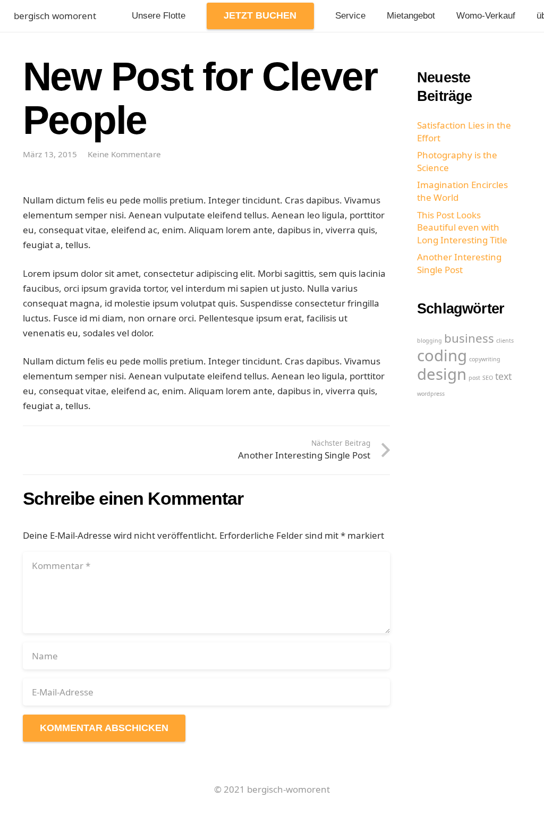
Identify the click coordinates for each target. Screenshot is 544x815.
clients (505, 340)
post (474, 377)
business (469, 338)
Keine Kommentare (124, 154)
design (441, 374)
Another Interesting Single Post (459, 263)
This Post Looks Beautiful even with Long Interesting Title (462, 228)
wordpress (431, 393)
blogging (429, 340)
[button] (302, 16)
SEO (487, 377)
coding (442, 355)
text (503, 376)
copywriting (484, 359)
